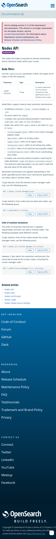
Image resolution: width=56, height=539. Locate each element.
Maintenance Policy (15, 387)
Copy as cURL (42, 195)
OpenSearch (15, 5)
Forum (6, 329)
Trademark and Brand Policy (21, 410)
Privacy (6, 417)
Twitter (6, 452)
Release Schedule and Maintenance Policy (23, 40)
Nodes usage (10, 299)
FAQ (4, 394)
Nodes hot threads (13, 296)
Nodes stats (10, 293)
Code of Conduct (13, 321)
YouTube (7, 467)
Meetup (7, 475)
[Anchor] (15, 68)
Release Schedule (13, 379)
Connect (7, 444)
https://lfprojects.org (35, 533)
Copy (30, 195)
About (5, 371)
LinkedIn (7, 460)
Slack (5, 344)
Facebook (8, 482)
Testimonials (10, 402)
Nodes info (9, 289)
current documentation (14, 34)
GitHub (6, 337)
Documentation (10, 14)
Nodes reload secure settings (17, 303)
